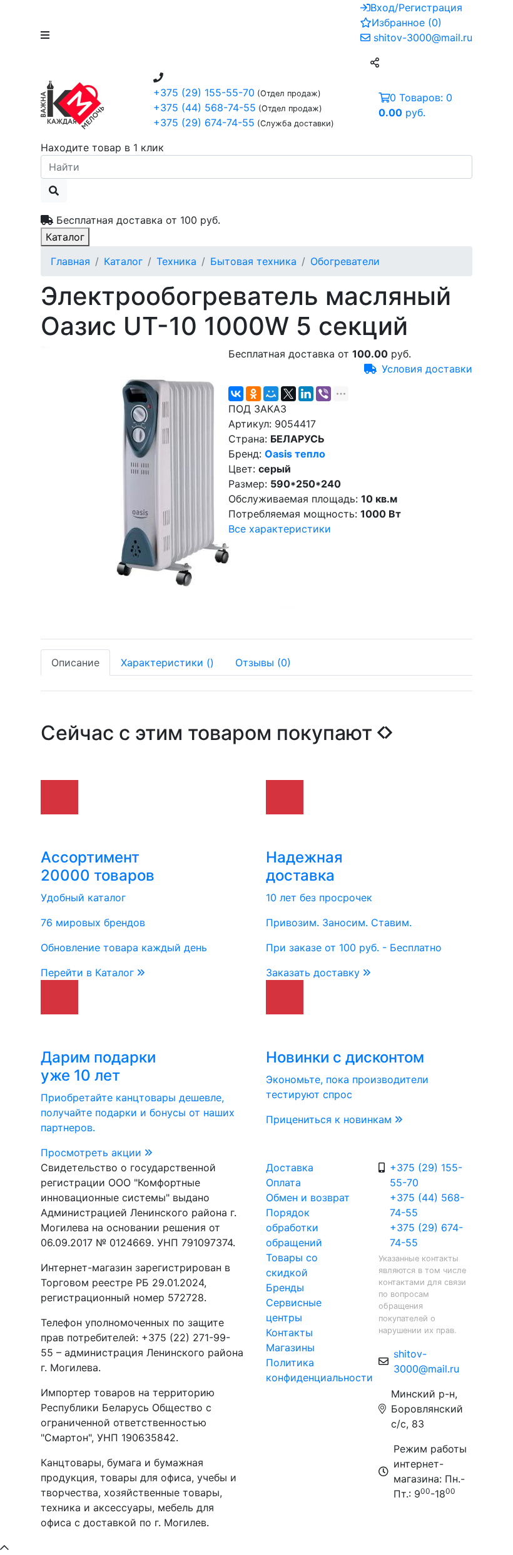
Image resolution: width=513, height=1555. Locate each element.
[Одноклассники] (253, 393)
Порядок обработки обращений (294, 1227)
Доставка (289, 1167)
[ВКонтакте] (235, 393)
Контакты (289, 1332)
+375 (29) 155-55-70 (204, 92)
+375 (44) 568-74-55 (204, 107)
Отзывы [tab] (263, 662)
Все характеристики (279, 528)
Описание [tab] (75, 662)
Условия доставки (427, 368)
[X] (288, 393)
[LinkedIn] (305, 393)
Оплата (283, 1182)
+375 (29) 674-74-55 (204, 122)
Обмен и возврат (308, 1197)
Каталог (65, 237)
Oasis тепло (295, 454)
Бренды (285, 1287)
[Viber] (323, 393)
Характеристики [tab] (167, 662)
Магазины (290, 1347)
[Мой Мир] (270, 393)
